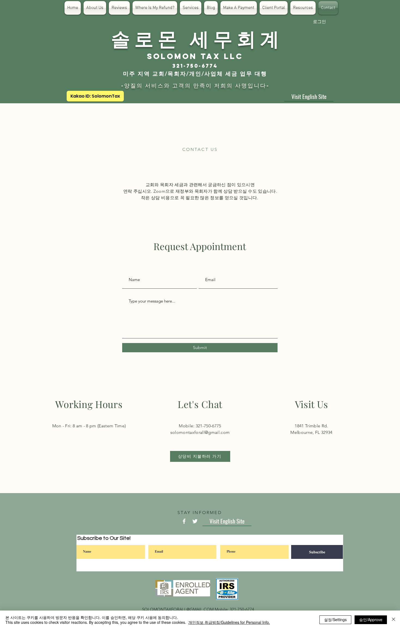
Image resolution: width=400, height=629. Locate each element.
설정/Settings (335, 619)
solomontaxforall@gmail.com (200, 432)
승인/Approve (370, 619)
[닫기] (393, 620)
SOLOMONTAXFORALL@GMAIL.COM (178, 609)
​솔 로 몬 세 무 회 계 (195, 38)
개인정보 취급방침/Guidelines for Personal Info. (229, 622)
